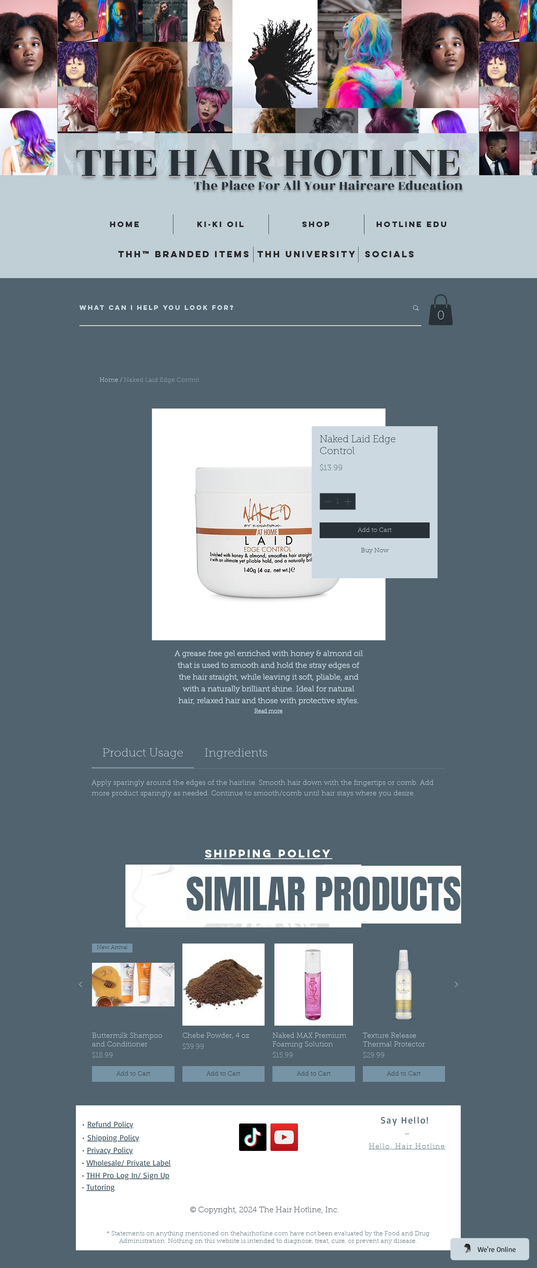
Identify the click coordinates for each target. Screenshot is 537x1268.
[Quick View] (223, 985)
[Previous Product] (80, 984)
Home (108, 380)
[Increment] (348, 501)
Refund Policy (110, 1124)
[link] (142, 754)
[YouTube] (284, 1137)
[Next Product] (456, 984)
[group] (268, 1013)
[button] (441, 309)
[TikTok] (253, 1137)
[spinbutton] (337, 501)
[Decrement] (327, 501)
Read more (268, 711)
